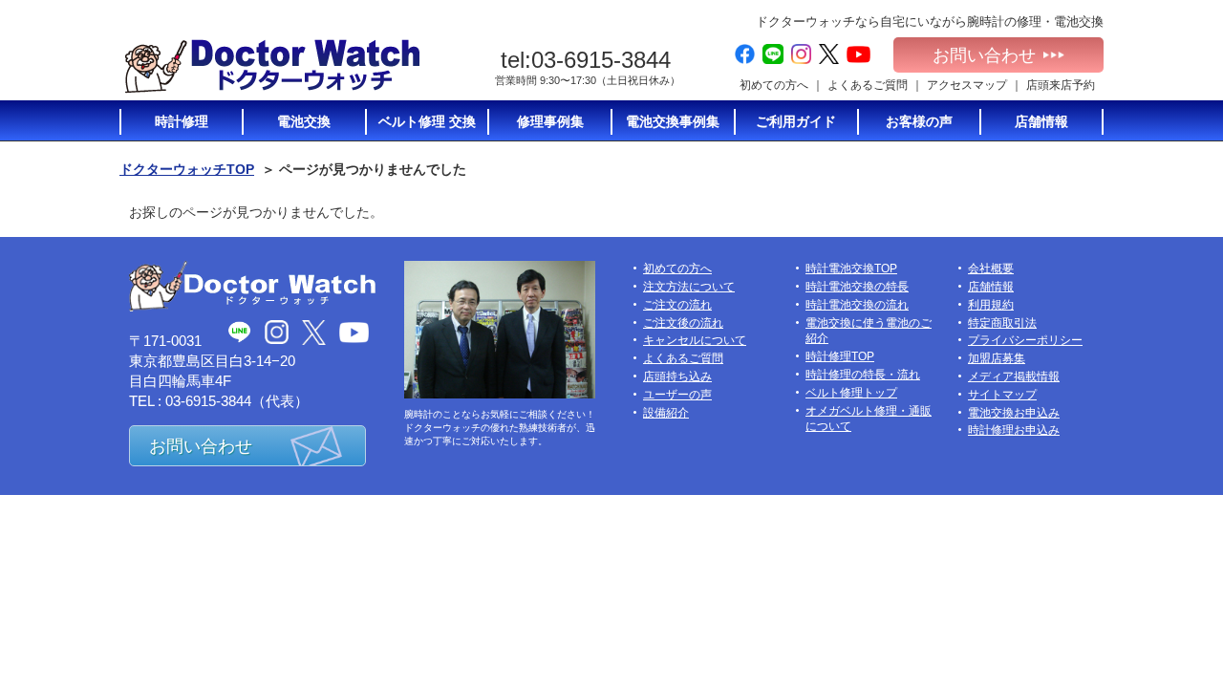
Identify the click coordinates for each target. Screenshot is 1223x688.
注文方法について (689, 286)
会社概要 (991, 268)
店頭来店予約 (1060, 85)
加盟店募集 (996, 358)
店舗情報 (991, 286)
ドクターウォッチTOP (186, 169)
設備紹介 (666, 412)
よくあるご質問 (867, 85)
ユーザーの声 (677, 394)
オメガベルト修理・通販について (868, 419)
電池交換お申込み (1014, 412)
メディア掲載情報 (1014, 376)
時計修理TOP (839, 356)
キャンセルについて (694, 340)
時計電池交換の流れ (857, 305)
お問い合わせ (984, 55)
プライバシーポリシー (1025, 340)
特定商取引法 (1002, 323)
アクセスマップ (967, 85)
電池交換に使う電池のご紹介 (868, 331)
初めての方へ (774, 85)
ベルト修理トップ (851, 392)
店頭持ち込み (677, 376)
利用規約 (991, 305)
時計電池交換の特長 (857, 286)
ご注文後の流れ (683, 323)
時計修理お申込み (1014, 430)
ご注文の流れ (677, 305)
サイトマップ (1002, 394)
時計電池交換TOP (851, 268)
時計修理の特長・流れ (862, 374)
